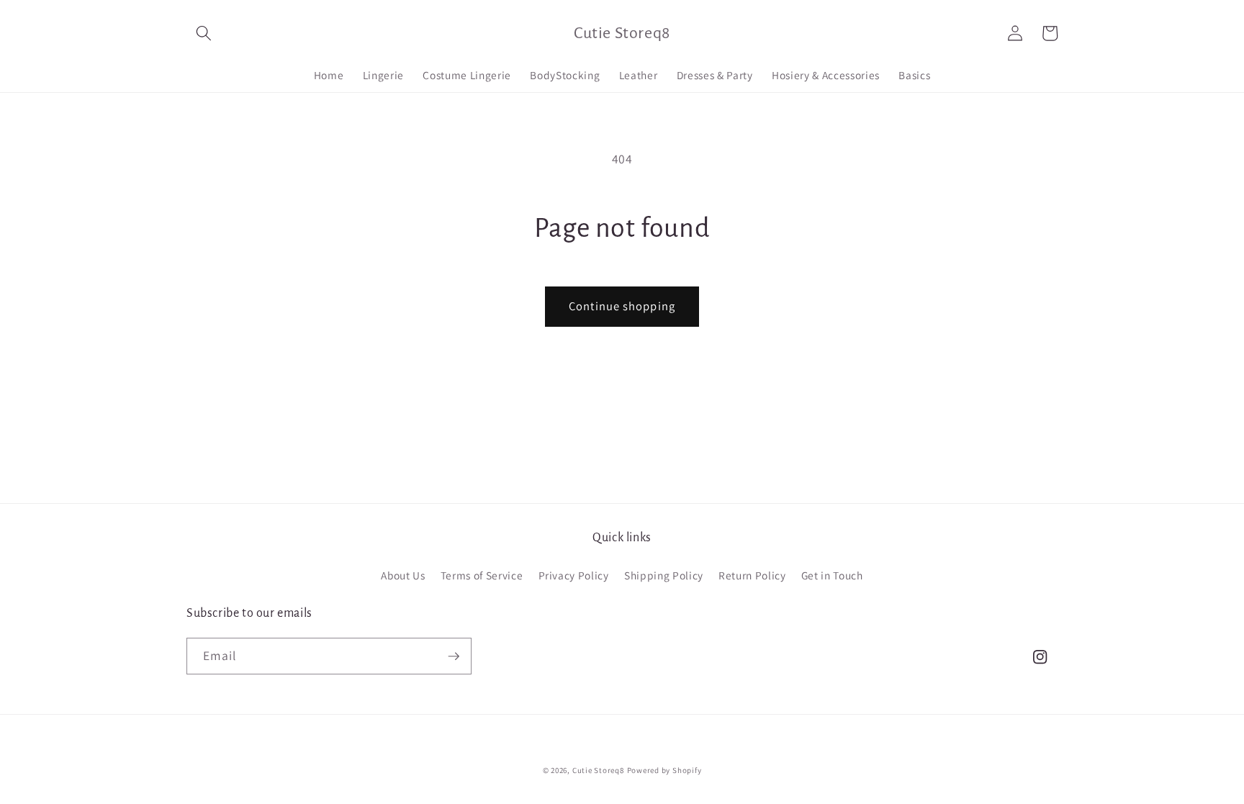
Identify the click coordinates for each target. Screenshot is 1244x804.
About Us (403, 575)
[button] (203, 33)
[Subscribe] (453, 656)
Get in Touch (832, 575)
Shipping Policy (663, 575)
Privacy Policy (573, 575)
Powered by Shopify (664, 770)
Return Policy (752, 575)
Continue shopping (622, 306)
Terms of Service (482, 575)
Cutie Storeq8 (598, 770)
